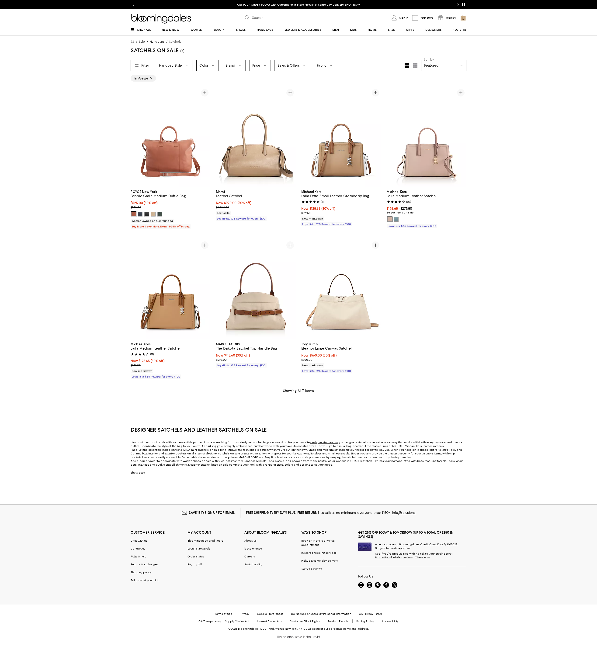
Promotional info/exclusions (394, 557)
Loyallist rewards (198, 548)
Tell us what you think (145, 580)
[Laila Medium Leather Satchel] (426, 137)
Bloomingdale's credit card (205, 540)
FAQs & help (138, 556)
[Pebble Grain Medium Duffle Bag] (170, 137)
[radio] (134, 214)
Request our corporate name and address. (340, 628)
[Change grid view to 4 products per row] (407, 66)
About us (250, 540)
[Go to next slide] (458, 4)
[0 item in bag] (463, 17)
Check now (422, 557)
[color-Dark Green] (159, 214)
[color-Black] (146, 214)
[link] (170, 208)
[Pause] (463, 4)
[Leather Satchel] (256, 137)
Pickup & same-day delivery (319, 560)
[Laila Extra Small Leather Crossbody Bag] (341, 137)
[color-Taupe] (153, 214)
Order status (195, 556)
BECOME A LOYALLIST (255, 4)
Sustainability (253, 564)
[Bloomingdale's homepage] (133, 42)
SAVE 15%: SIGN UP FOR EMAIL (212, 513)
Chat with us (139, 540)
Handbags (157, 41)
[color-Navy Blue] (140, 214)
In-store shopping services (319, 552)
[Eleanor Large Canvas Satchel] (341, 289)
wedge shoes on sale (197, 461)
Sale (142, 41)
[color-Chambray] (396, 219)
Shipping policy (141, 572)
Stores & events (311, 568)
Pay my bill (194, 564)
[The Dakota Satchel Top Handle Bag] (256, 289)
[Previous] (136, 137)
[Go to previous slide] (133, 4)
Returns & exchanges (144, 564)
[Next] (205, 137)
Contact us (138, 548)
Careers (249, 556)
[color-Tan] (133, 214)
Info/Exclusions (404, 513)
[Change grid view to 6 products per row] (415, 65)
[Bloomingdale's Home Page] (161, 19)
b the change (253, 548)
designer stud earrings (325, 442)
